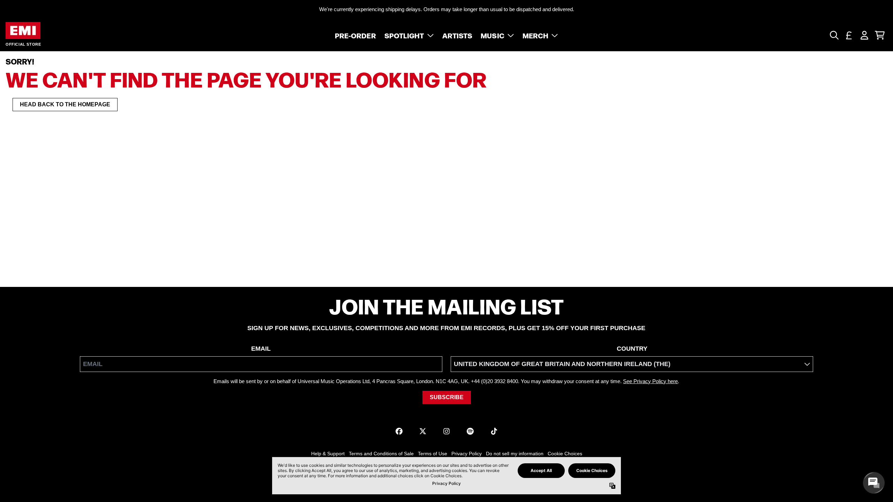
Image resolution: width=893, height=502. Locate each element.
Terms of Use (432, 453)
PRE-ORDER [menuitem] (355, 35)
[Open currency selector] (849, 35)
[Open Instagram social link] (446, 431)
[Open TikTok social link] (494, 431)
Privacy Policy (466, 453)
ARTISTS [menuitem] (457, 35)
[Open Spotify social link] (470, 431)
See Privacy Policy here (650, 381)
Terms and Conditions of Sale (381, 453)
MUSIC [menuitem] (492, 35)
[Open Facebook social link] (399, 431)
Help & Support (328, 453)
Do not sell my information (514, 453)
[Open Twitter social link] (422, 431)
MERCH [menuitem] (536, 35)
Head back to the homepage (65, 104)
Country (632, 348)
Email (261, 348)
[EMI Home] (23, 30)
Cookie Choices (565, 453)
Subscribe (447, 397)
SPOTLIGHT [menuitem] (404, 35)
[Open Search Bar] (834, 35)
